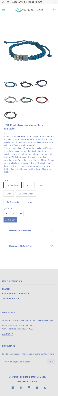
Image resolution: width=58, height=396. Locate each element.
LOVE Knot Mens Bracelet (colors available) (23, 126)
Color (6, 180)
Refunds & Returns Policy (16, 293)
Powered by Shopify (28, 381)
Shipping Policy (10, 298)
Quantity (8, 208)
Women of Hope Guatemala (26, 377)
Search (6, 289)
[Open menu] (6, 9)
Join (51, 361)
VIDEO (29, 328)
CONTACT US (7, 334)
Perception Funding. (45, 320)
